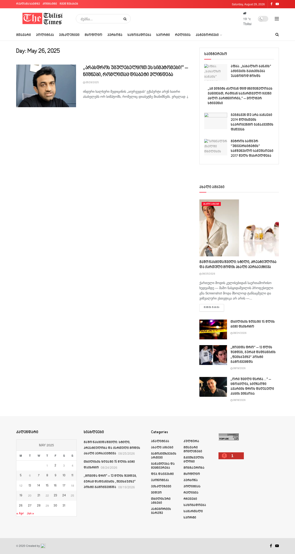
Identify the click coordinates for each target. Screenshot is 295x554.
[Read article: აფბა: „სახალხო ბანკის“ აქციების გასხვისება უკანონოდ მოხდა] (215, 72)
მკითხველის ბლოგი (193, 460)
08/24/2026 (239, 333)
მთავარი (23, 35)
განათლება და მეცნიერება (163, 466)
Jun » (30, 513)
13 (30, 486)
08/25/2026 (208, 274)
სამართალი (193, 511)
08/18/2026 (239, 400)
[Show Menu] (277, 18)
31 (64, 506)
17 (64, 486)
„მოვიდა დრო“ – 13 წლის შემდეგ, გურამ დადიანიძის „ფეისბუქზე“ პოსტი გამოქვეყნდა (110, 481)
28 (39, 506)
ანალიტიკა (160, 441)
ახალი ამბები (211, 204)
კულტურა (191, 441)
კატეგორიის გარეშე (161, 511)
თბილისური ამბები (161, 501)
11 (72, 475)
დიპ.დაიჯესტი (162, 474)
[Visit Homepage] (42, 18)
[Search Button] (126, 18)
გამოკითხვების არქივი (163, 456)
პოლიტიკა (45, 35)
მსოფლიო (93, 35)
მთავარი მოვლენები (192, 449)
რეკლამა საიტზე (28, 4)
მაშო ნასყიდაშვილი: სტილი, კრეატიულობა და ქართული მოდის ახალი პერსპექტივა (112, 448)
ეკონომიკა (160, 480)
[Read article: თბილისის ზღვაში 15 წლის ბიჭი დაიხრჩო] (213, 329)
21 (38, 496)
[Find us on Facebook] (271, 546)
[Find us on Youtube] (277, 546)
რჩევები (190, 499)
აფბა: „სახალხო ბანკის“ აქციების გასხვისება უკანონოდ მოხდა (251, 71)
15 (47, 486)
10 (64, 475)
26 (21, 506)
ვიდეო (156, 493)
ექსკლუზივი (69, 35)
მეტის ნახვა (214, 307)
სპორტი (163, 35)
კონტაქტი (50, 4)
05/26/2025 (92, 82)
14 (38, 486)
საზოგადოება (139, 35)
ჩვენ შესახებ (69, 4)
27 (30, 506)
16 (55, 486)
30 (55, 506)
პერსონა (114, 35)
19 (21, 496)
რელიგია (183, 35)
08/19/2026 (239, 368)
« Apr (20, 513)
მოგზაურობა (193, 468)
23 (55, 496)
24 (64, 496)
